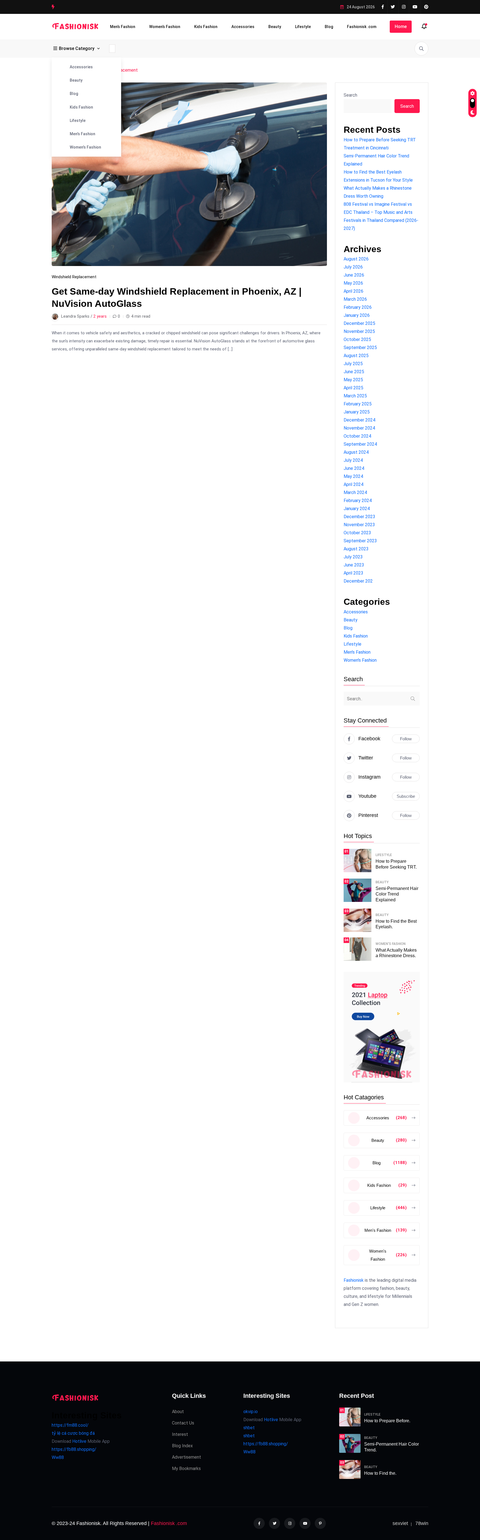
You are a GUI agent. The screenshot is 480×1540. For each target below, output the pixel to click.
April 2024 (353, 484)
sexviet (400, 1523)
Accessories (242, 26)
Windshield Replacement (74, 276)
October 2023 (357, 532)
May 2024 (353, 476)
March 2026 (355, 299)
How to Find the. (380, 1473)
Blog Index (182, 1445)
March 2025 (355, 395)
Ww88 (58, 1457)
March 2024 (355, 492)
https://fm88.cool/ (70, 1425)
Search (350, 95)
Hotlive (78, 1441)
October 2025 (357, 339)
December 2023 (359, 516)
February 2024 (358, 500)
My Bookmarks (186, 1468)
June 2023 (354, 565)
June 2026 (354, 275)
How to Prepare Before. (387, 1420)
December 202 (358, 581)
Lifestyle (303, 26)
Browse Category (77, 48)
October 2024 (357, 436)
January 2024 (357, 508)
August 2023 (356, 548)
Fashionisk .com (361, 26)
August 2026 (356, 259)
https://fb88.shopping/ (74, 1449)
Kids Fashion (206, 26)
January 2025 (357, 412)
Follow (406, 738)
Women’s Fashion (164, 26)
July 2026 (353, 267)
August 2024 (356, 452)
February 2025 (358, 404)
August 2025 (356, 355)
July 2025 (353, 363)
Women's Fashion (85, 147)
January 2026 (357, 315)
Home (401, 26)
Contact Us (183, 1423)
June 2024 (354, 468)
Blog (329, 26)
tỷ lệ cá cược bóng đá (73, 1433)
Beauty (274, 26)
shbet (249, 1427)
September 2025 (360, 347)
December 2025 (359, 323)
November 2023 (359, 524)
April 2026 (353, 291)
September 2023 (360, 540)
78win (421, 1523)
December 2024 (359, 420)
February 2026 (358, 307)
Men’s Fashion (122, 26)
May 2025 (353, 379)
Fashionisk (354, 1280)
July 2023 (353, 557)
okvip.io (250, 1411)
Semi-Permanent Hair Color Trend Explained (397, 894)
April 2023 (353, 573)
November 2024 (359, 428)
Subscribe (406, 796)
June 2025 (354, 371)
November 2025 (359, 331)
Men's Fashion (82, 134)
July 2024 (353, 460)
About (178, 1411)
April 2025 (353, 387)
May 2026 (353, 283)
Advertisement (186, 1457)
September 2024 (360, 444)
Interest (180, 1434)
